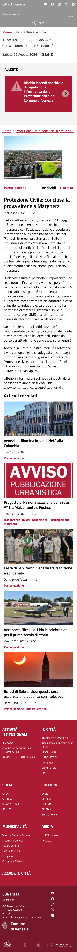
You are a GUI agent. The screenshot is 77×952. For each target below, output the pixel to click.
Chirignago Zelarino (13, 861)
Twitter (66, 4)
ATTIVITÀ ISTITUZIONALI (14, 732)
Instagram (59, 4)
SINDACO (7, 743)
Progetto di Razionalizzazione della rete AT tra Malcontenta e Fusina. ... (36, 504)
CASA (5, 793)
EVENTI (46, 793)
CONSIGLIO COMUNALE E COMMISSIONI (16, 750)
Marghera (10, 523)
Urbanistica (40, 519)
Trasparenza (12, 519)
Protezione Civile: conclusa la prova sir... (45, 130)
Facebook (52, 4)
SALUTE (6, 809)
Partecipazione (15, 187)
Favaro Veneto (10, 845)
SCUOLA (7, 799)
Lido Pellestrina (36, 708)
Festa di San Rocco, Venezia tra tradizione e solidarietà (38, 570)
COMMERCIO (49, 767)
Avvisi (26, 519)
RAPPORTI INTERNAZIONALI (18, 757)
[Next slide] (65, 93)
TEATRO (46, 804)
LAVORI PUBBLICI (52, 752)
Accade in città (16, 873)
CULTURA (49, 784)
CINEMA (46, 809)
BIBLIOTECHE (49, 814)
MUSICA (46, 799)
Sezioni (70, 16)
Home (6, 130)
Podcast (46, 840)
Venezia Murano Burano (16, 835)
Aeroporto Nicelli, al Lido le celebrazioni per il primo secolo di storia (36, 632)
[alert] (38, 94)
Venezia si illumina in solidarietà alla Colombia (33, 443)
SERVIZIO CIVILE (11, 804)
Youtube (45, 4)
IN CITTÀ (49, 729)
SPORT (46, 773)
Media (47, 826)
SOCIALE (9, 784)
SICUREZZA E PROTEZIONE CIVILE (57, 745)
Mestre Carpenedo (12, 840)
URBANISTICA (50, 757)
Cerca (40, 22)
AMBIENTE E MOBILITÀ (55, 738)
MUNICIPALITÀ (14, 826)
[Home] (12, 13)
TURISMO (47, 762)
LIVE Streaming (50, 835)
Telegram (73, 4)
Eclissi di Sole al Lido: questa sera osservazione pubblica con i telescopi (34, 694)
